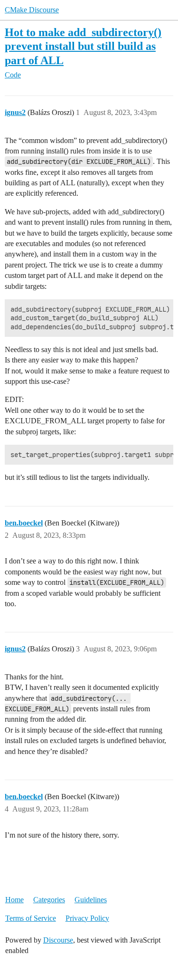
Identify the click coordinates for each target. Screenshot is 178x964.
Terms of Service (30, 918)
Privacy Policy (87, 918)
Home (14, 900)
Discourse (58, 940)
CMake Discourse (32, 10)
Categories (49, 900)
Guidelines (91, 900)
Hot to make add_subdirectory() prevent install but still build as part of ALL (83, 46)
